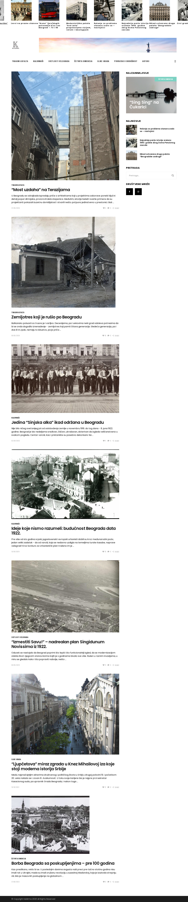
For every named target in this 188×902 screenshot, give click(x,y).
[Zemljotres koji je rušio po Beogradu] (63, 262)
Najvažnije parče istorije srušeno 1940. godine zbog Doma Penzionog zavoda (135, 26)
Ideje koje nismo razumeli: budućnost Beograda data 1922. (63, 530)
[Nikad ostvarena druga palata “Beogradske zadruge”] (163, 10)
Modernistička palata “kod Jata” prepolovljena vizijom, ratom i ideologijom (78, 26)
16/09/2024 (15, 551)
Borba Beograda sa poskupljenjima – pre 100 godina (62, 863)
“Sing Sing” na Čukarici (144, 104)
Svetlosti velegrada (19, 637)
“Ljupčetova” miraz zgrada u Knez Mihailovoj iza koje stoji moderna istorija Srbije (62, 766)
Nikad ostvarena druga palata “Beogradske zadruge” (162, 25)
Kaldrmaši (15, 418)
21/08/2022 (15, 882)
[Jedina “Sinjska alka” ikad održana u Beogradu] (65, 378)
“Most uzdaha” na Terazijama (40, 190)
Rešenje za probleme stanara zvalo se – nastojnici (105, 25)
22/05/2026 (15, 208)
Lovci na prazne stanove (24, 23)
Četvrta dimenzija (18, 858)
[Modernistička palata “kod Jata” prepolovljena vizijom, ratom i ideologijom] (80, 10)
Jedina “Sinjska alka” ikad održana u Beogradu (57, 422)
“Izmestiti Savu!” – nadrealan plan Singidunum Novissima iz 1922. (58, 644)
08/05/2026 (15, 335)
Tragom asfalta (17, 185)
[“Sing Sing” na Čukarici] (151, 95)
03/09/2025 (15, 441)
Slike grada (16, 759)
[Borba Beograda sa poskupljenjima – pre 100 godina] (50, 825)
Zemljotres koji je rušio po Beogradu (46, 317)
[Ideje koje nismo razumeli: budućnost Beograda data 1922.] (65, 484)
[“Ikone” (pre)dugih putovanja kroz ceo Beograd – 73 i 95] (52, 10)
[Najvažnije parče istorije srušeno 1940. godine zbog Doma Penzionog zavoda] (135, 10)
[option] (25, 12)
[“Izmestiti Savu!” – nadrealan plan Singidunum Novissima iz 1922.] (65, 596)
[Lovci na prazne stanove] (25, 10)
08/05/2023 (15, 665)
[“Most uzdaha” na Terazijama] (65, 125)
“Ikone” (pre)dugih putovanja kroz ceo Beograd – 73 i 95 (49, 25)
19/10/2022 (15, 787)
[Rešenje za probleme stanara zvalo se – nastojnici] (108, 10)
